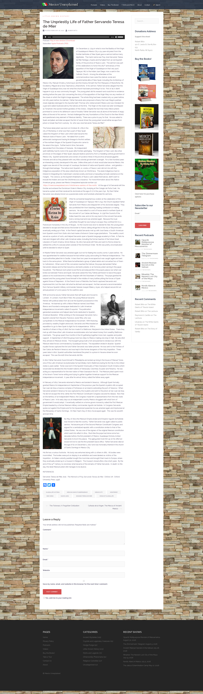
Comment (47, 530)
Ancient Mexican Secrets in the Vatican (149, 265)
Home (45, 637)
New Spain (50, 496)
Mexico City (99, 492)
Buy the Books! (49, 653)
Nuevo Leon (65, 496)
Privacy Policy (48, 641)
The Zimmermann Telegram (150, 254)
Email (45, 560)
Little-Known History (56, 16)
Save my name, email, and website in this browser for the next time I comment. (75, 584)
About (139, 5)
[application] (84, 37)
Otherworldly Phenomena (93, 657)
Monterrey (114, 492)
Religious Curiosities (90, 661)
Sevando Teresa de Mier (84, 496)
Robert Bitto (72, 30)
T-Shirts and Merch (128, 5)
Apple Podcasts (57, 44)
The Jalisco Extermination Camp (135, 665)
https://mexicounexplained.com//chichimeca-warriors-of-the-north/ (70, 185)
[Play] (46, 37)
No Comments (148, 249)
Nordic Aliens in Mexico (148, 287)
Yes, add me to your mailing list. (58, 598)
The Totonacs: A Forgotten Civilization (64, 506)
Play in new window (57, 41)
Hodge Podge (88, 645)
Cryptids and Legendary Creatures (96, 641)
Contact (147, 5)
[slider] (121, 37)
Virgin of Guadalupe (106, 496)
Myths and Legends (91, 653)
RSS (66, 44)
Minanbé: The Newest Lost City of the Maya (149, 276)
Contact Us (47, 661)
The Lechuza (152, 311)
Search (158, 5)
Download (71, 41)
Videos (102, 5)
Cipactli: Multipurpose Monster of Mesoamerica (144, 243)
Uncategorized (89, 665)
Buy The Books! (113, 5)
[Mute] (116, 37)
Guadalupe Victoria (53, 492)
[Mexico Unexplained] (60, 4)
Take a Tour (47, 657)
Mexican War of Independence (77, 492)
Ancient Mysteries (90, 637)
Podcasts (94, 5)
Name (46, 549)
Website (46, 570)
